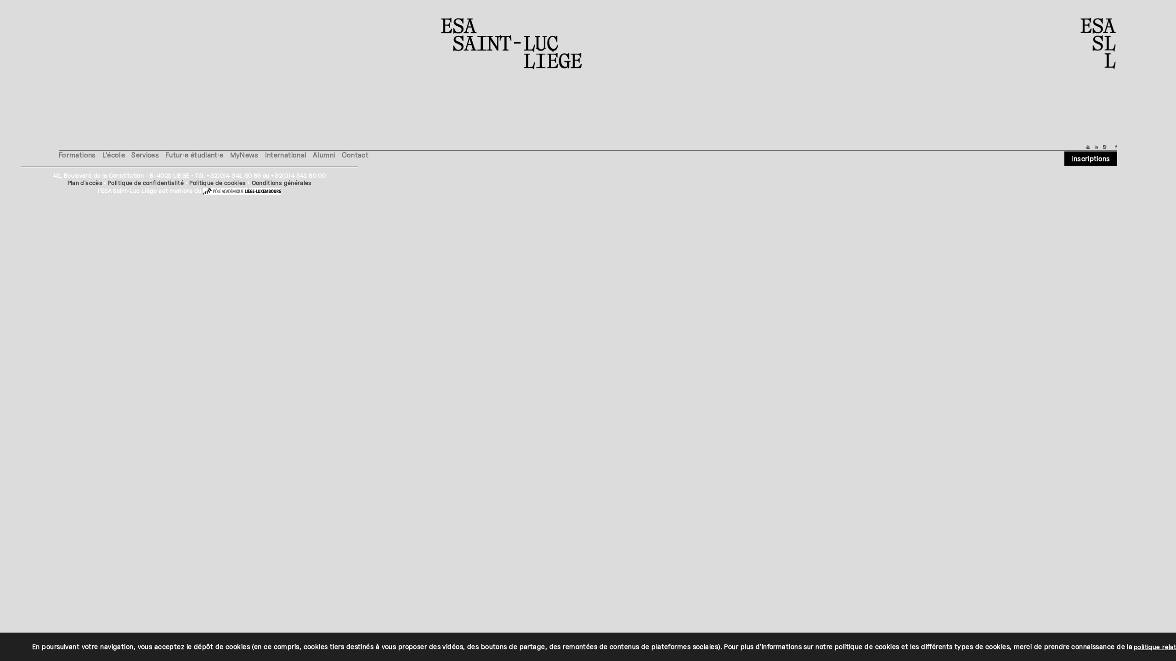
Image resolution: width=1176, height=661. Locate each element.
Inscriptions (1090, 158)
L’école (113, 155)
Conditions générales (282, 182)
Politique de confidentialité (146, 182)
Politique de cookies (217, 182)
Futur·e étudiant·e (194, 155)
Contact (355, 155)
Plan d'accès (85, 182)
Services (145, 155)
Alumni (324, 155)
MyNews (244, 155)
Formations (77, 155)
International (286, 155)
